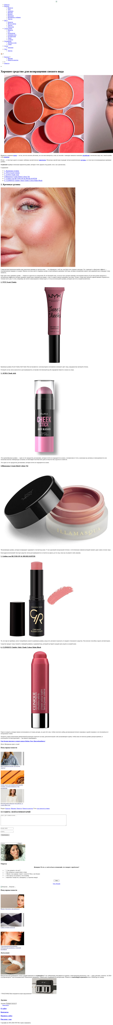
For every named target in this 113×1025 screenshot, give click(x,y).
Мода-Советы (12, 23)
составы (83, 160)
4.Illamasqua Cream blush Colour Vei (17, 177)
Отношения (7, 41)
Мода (6, 20)
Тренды (10, 19)
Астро (6, 46)
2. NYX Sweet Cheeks (12, 173)
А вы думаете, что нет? (13, 870)
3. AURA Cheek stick (11, 175)
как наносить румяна (43, 808)
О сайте (4, 1008)
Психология (11, 33)
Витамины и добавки (14, 17)
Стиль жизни (8, 28)
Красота (6, 6)
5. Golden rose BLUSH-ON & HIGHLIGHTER (20, 179)
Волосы (10, 14)
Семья (9, 44)
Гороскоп (10, 47)
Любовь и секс (12, 43)
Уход (9, 9)
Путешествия (12, 36)
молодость (86, 155)
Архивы (3, 1003)
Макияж (10, 12)
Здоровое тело (12, 35)
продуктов (42, 160)
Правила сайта (6, 1016)
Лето (5, 49)
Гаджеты (10, 39)
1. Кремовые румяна (11, 171)
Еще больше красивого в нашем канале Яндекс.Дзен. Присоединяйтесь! (23, 741)
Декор (9, 38)
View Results (56, 883)
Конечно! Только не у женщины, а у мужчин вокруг (22, 877)
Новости (6, 4)
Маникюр (11, 16)
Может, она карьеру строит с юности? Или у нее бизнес (23, 874)
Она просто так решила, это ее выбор (17, 875)
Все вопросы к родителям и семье (16, 872)
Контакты (4, 1012)
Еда (9, 31)
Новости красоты (13, 60)
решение (6, 157)
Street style (11, 27)
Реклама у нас (6, 1019)
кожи (15, 155)
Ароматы (10, 11)
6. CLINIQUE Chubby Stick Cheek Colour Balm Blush (23, 180)
